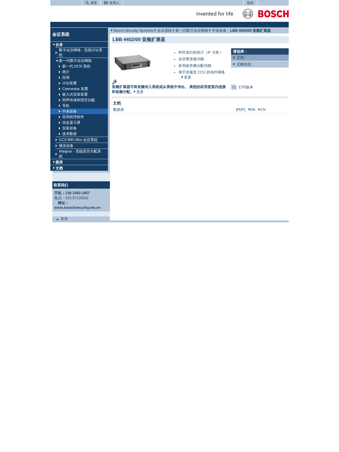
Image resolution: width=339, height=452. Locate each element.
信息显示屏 (71, 122)
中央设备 (69, 111)
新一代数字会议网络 (75, 61)
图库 (59, 162)
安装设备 (69, 128)
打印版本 (246, 87)
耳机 (66, 106)
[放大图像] (132, 73)
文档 (59, 168)
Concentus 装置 (75, 89)
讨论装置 (69, 83)
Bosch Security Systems (134, 30)
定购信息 (243, 64)
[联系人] (105, 2)
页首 (63, 219)
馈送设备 (66, 146)
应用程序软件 (73, 117)
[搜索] (86, 2)
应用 (66, 77)
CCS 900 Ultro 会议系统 (78, 140)
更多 (187, 77)
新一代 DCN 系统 (76, 66)
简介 (66, 72)
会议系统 (61, 34)
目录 (59, 45)
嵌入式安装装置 (75, 94)
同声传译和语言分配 (78, 100)
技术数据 (69, 134)
